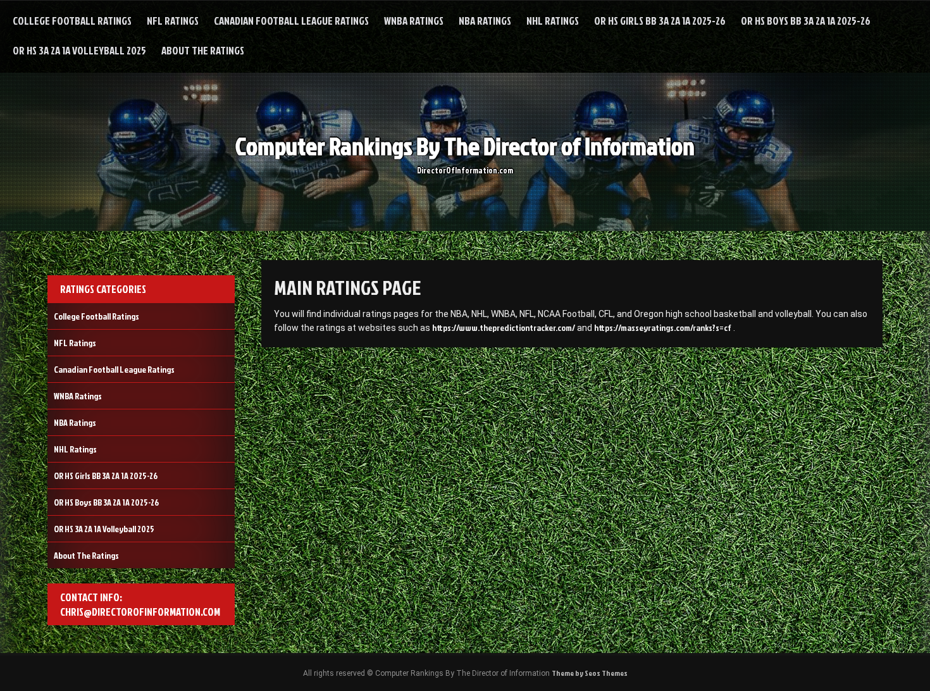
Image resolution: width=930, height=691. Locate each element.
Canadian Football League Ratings (291, 20)
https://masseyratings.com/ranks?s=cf (662, 327)
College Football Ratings (72, 20)
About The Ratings (202, 50)
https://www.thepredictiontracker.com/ (503, 327)
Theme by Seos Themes (590, 673)
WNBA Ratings (413, 20)
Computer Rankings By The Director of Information (465, 146)
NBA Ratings (485, 20)
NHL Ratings (552, 20)
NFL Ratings (173, 20)
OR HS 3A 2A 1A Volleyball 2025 (79, 50)
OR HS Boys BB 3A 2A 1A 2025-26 (806, 20)
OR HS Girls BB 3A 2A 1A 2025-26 (660, 20)
